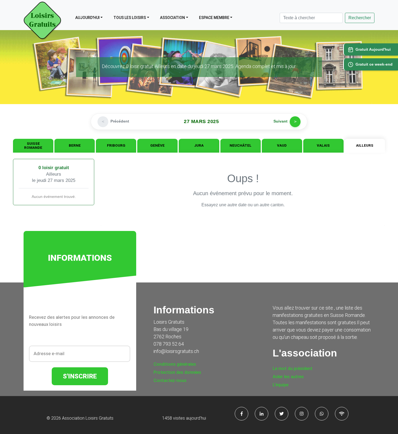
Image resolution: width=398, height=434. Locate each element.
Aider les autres (288, 376)
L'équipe (280, 384)
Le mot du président (292, 368)
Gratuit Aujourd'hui (373, 49)
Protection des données (177, 372)
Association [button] (172, 17)
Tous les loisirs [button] (129, 17)
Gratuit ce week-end (374, 64)
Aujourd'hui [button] (87, 17)
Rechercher (359, 17)
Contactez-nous (170, 380)
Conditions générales (175, 364)
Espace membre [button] (214, 17)
